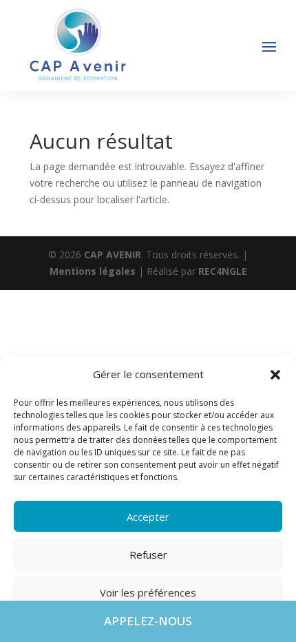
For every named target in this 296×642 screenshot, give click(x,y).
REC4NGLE (222, 271)
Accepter (148, 517)
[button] (275, 375)
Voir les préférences (148, 592)
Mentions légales (94, 271)
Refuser (148, 554)
